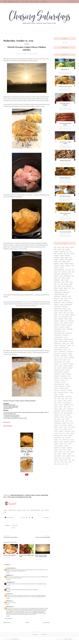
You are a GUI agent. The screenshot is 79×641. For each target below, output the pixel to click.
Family (31, 1)
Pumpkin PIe (56, 376)
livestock (56, 433)
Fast (73, 345)
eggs (62, 284)
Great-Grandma (70, 351)
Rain (69, 376)
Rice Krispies (65, 378)
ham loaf (64, 425)
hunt (69, 427)
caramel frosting (68, 304)
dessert (59, 249)
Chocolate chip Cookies (68, 339)
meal (63, 437)
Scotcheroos (56, 380)
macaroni (72, 433)
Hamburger (56, 257)
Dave (66, 294)
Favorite (56, 347)
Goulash (56, 351)
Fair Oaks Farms (62, 345)
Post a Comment (8, 618)
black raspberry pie (67, 402)
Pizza (70, 298)
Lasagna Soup (71, 357)
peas (60, 314)
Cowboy (55, 341)
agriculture (67, 265)
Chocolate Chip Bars (58, 339)
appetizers (56, 263)
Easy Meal (72, 253)
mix (69, 439)
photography (68, 286)
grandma (64, 423)
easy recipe (61, 267)
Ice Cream (62, 265)
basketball (56, 304)
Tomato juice (66, 300)
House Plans (64, 296)
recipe (59, 247)
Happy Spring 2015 (65, 69)
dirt (58, 284)
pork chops (72, 314)
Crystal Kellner (10, 517)
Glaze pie (65, 349)
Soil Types (63, 382)
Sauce (71, 378)
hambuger (70, 425)
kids (68, 253)
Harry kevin (8, 606)
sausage (71, 263)
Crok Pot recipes (57, 343)
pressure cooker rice (41, 596)
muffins (60, 441)
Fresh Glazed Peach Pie (65, 196)
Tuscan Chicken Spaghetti (59, 396)
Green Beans (64, 353)
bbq (66, 259)
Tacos (55, 392)
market (65, 435)
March (65, 359)
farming (70, 284)
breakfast (70, 259)
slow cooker (67, 255)
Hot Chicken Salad (64, 355)
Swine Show (69, 390)
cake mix (60, 406)
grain (55, 286)
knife (70, 429)
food (43, 510)
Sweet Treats (63, 390)
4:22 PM (7, 604)
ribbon (55, 451)
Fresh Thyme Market (58, 349)
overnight (56, 443)
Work (63, 398)
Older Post (47, 622)
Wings (59, 398)
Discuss (71, 343)
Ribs (61, 378)
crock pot (19, 510)
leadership (61, 431)
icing (65, 312)
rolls (64, 451)
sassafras (72, 451)
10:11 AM (8, 579)
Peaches (66, 298)
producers (69, 447)
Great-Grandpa (57, 353)
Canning (56, 290)
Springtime (68, 386)
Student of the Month (64, 388)
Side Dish (62, 380)
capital (69, 406)
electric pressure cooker (35, 510)
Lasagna (65, 357)
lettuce (72, 431)
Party (62, 298)
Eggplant (56, 345)
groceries (56, 425)
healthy (60, 312)
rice (69, 288)
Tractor (71, 392)
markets (61, 263)
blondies (56, 404)
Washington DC (57, 302)
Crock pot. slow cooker (63, 341)
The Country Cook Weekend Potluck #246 (19, 497)
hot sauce (61, 427)
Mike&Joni (8, 575)
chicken (27, 43)
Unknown (8, 600)
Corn (63, 249)
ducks (69, 308)
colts (73, 265)
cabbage (61, 304)
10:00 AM (8, 591)
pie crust (67, 314)
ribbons (60, 451)
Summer (66, 257)
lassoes (55, 431)
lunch (5, 512)
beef (70, 257)
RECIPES (17, 1)
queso (60, 449)
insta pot (47, 510)
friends (61, 310)
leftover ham (67, 431)
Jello (55, 357)
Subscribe (43, 1)
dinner (24, 510)
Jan (7, 588)
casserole (56, 259)
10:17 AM (8, 585)
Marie (69, 359)
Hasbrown (70, 353)
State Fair (56, 388)
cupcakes (64, 308)
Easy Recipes (56, 255)
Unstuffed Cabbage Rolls (65, 160)
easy (28, 510)
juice (68, 312)
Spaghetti (60, 300)
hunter (73, 427)
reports (65, 288)
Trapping (56, 394)
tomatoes (64, 261)
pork (67, 251)
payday (66, 443)
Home (27, 622)
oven (64, 286)
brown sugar (66, 404)
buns (72, 404)
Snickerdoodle (57, 382)
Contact (37, 1)
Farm (26, 1)
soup (60, 261)
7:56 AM (7, 598)
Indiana (70, 355)
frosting (66, 310)
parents (61, 443)
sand (68, 451)
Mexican (61, 257)
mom (72, 439)
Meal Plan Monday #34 (17, 495)
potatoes (56, 288)
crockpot (56, 267)
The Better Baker (10, 568)
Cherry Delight (69, 333)
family (63, 247)
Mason (69, 296)
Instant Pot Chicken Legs (65, 177)
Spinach (67, 384)
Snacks (55, 300)
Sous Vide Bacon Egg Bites (59, 384)
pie (63, 314)
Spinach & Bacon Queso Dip (59, 386)
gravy (69, 423)
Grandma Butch (62, 351)
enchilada (56, 310)
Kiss (62, 357)
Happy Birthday (57, 296)
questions (67, 263)
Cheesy (64, 331)
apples (70, 398)
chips (55, 284)
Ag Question (62, 251)
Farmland (69, 345)
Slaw (67, 380)
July (58, 357)
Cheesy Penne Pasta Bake (65, 231)
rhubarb (69, 449)
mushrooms (66, 441)
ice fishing (56, 429)
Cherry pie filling (57, 335)
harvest (59, 286)
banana (65, 400)
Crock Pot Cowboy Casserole (65, 86)
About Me (10, 1)
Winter (63, 302)
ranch (64, 449)
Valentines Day (68, 396)
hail (60, 425)
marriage (70, 435)
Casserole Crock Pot (63, 290)
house (65, 427)
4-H (70, 251)
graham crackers (57, 423)
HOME (4, 1)
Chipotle (65, 337)
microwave (68, 437)
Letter (61, 359)
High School (56, 355)
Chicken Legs (65, 335)
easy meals (56, 251)
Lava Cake (56, 359)
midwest (56, 439)
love (64, 433)
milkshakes (64, 439)
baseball (69, 400)
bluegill (61, 404)
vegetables (56, 265)
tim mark (8, 593)
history (55, 427)
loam (60, 433)
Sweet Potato (56, 390)
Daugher (64, 343)
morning (56, 441)
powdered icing (57, 447)
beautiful (60, 402)
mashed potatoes (57, 437)
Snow (68, 261)
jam (61, 429)
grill (72, 423)
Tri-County (61, 394)
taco (73, 288)
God (69, 349)
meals (72, 312)
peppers (55, 445)
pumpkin (61, 288)
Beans (55, 253)
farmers (66, 284)
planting (60, 445)
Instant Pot (60, 253)
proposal (56, 449)
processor (64, 447)
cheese (67, 247)
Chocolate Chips (66, 292)
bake (55, 400)
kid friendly (65, 429)
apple (67, 398)
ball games (60, 400)
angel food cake (69, 302)
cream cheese (64, 306)
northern (72, 441)
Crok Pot (71, 341)
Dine (68, 343)
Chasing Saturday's (58, 292)
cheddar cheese (57, 306)
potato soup (66, 445)
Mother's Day (56, 298)
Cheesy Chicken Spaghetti (59, 333)
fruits (70, 310)
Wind (55, 398)
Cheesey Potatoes (57, 331)
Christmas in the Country (59, 294)
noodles (56, 314)
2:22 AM (7, 616)
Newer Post (7, 622)
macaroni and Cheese (58, 435)
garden (55, 261)
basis (55, 402)
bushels (55, 406)
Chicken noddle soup (58, 337)
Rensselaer (56, 378)
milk (60, 439)
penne (70, 443)
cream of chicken (12, 510)
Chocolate (62, 259)
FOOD (22, 1)
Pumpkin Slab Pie (63, 376)
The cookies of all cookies (63, 392)
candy (65, 406)
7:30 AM (7, 572)
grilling (56, 312)
